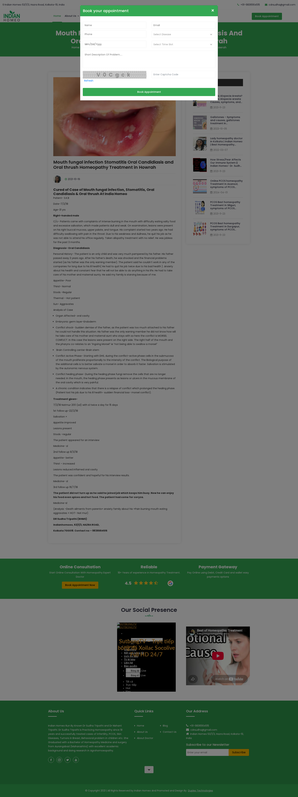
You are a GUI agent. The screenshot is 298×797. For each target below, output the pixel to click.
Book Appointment (149, 92)
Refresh (88, 80)
